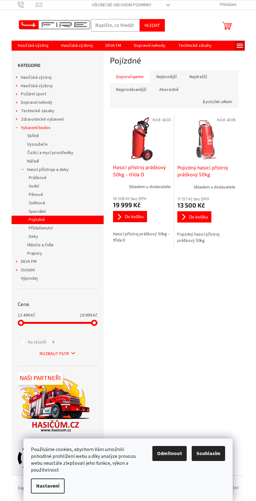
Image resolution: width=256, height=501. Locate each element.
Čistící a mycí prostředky (50, 153)
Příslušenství (41, 228)
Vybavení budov (36, 128)
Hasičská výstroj (36, 77)
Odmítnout (169, 453)
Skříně (33, 136)
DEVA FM (29, 261)
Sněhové (37, 203)
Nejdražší (198, 77)
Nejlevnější (166, 77)
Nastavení (47, 486)
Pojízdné (37, 220)
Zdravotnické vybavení (42, 119)
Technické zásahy (37, 111)
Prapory (34, 253)
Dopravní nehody (36, 102)
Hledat (152, 25)
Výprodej (29, 278)
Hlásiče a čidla (40, 245)
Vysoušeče (37, 144)
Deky (33, 236)
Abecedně (169, 90)
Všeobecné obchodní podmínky (121, 5)
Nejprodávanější (131, 90)
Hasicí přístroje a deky (48, 170)
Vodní (34, 186)
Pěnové (36, 195)
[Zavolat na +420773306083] (27, 5)
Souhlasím (208, 453)
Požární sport (33, 94)
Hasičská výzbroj (36, 86)
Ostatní (28, 270)
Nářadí (33, 161)
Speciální (37, 211)
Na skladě (41, 342)
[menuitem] (33, 46)
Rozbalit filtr (54, 354)
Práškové (38, 178)
